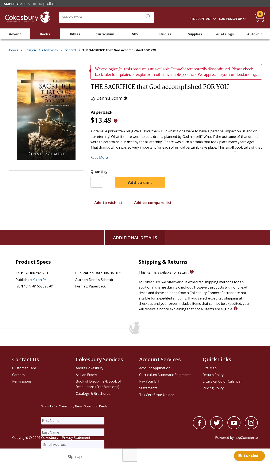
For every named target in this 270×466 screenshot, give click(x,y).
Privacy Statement (76, 437)
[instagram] (251, 428)
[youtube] (233, 428)
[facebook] (199, 428)
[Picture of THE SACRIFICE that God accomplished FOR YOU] (46, 167)
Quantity (98, 171)
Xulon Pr (39, 279)
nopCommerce (246, 437)
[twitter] (216, 428)
